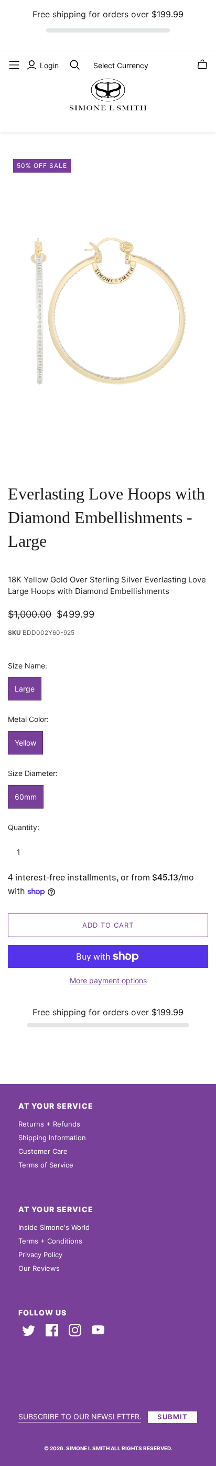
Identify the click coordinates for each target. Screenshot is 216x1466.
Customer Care (43, 1151)
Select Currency (120, 65)
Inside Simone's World (54, 1227)
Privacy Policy (40, 1254)
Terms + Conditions (50, 1241)
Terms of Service (45, 1165)
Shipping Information (52, 1137)
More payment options (108, 980)
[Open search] (75, 65)
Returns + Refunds (49, 1124)
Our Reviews (39, 1268)
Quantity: (23, 827)
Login (49, 65)
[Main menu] (14, 65)
